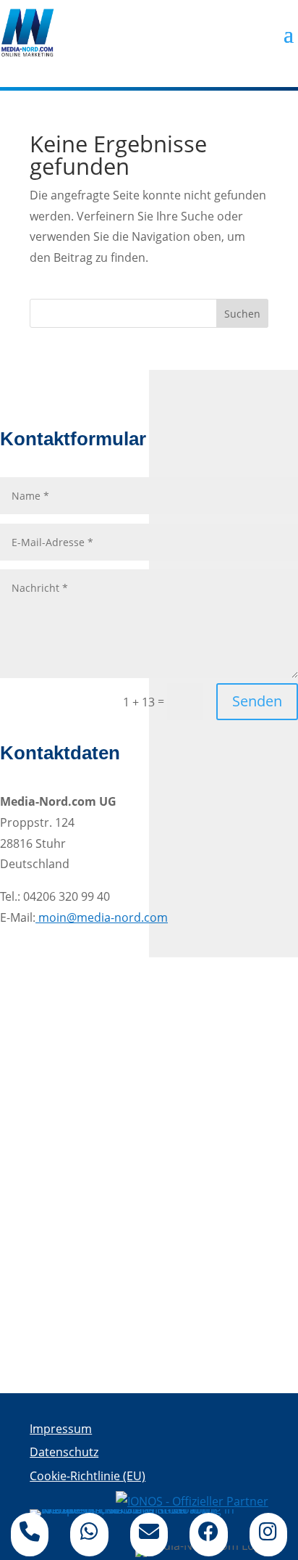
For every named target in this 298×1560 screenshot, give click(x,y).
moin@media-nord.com (101, 917)
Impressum (61, 1429)
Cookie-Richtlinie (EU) (87, 1476)
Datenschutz (64, 1452)
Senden (257, 701)
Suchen (242, 314)
